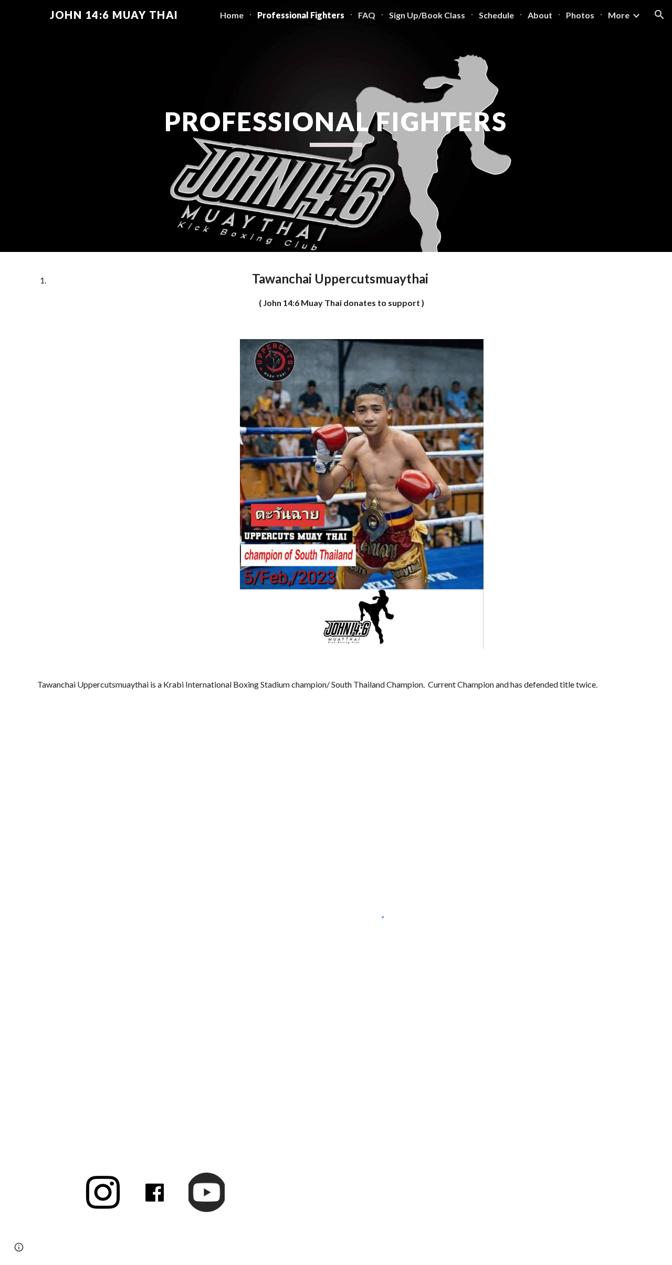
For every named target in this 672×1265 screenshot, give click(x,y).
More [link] (618, 15)
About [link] (540, 15)
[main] (336, 126)
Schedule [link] (496, 15)
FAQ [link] (366, 15)
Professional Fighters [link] (300, 15)
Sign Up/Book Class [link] (427, 15)
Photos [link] (580, 15)
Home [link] (232, 15)
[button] (659, 14)
